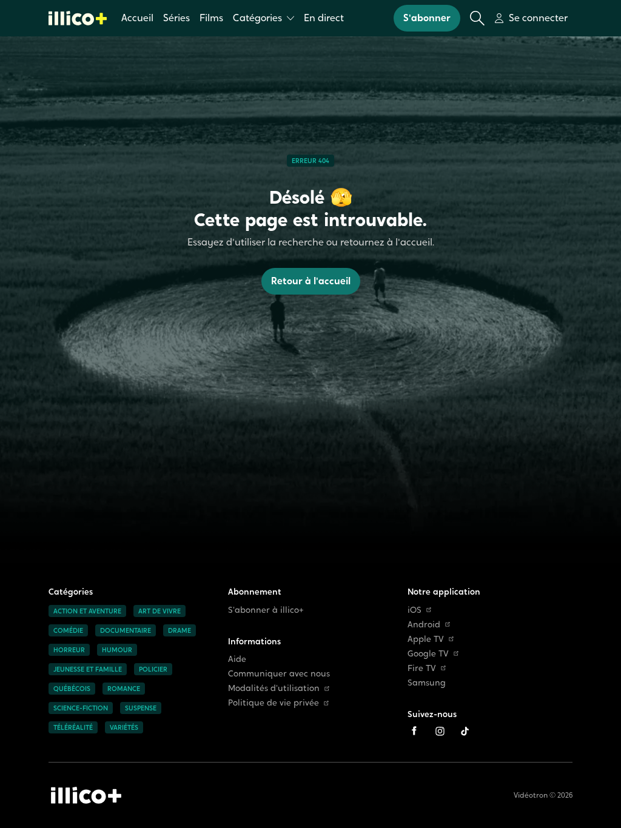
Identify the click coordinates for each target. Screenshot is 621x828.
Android (424, 624)
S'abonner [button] (427, 18)
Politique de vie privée (273, 703)
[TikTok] (465, 731)
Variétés (124, 727)
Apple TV (426, 639)
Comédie (68, 630)
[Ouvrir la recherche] (477, 18)
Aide (237, 659)
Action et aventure (87, 611)
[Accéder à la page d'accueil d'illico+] (86, 795)
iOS (414, 610)
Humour (117, 650)
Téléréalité (73, 727)
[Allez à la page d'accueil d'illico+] (78, 18)
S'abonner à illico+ (266, 610)
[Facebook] (414, 731)
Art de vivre (159, 611)
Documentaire (125, 630)
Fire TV (422, 668)
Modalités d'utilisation (274, 688)
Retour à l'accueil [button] (311, 281)
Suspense (140, 708)
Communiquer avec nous (279, 674)
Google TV (428, 654)
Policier (153, 669)
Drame (179, 630)
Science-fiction (80, 708)
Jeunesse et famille (87, 669)
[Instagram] (439, 731)
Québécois (71, 688)
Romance (123, 688)
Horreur (69, 650)
